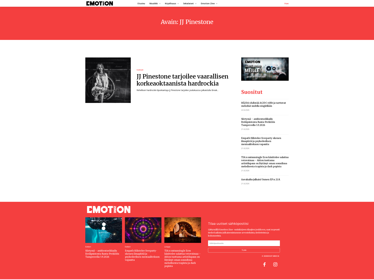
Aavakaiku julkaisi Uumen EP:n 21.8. (260, 179)
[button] (286, 3)
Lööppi (167, 247)
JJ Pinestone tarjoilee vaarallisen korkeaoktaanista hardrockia (182, 80)
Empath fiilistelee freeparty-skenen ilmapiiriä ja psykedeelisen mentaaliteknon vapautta (261, 141)
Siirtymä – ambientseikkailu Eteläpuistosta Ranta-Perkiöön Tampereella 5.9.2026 (258, 122)
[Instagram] (275, 264)
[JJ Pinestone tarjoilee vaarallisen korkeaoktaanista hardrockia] (108, 80)
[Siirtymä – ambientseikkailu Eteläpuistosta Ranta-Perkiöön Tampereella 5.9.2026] (103, 230)
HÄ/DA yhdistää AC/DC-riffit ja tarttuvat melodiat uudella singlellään (263, 104)
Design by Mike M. (271, 256)
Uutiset (140, 70)
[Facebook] (264, 264)
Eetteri (88, 247)
